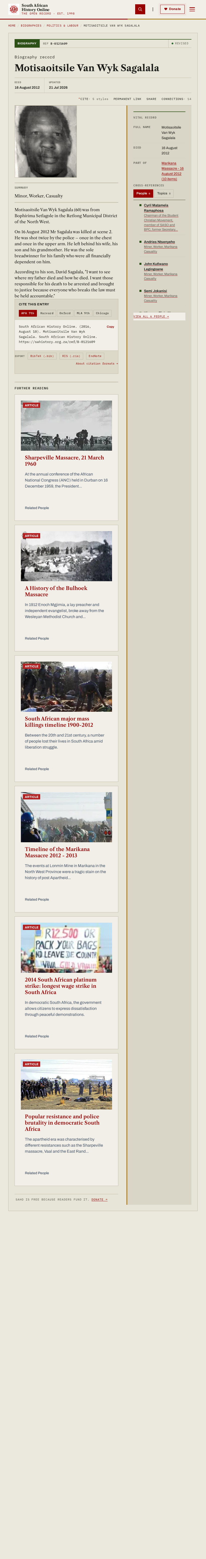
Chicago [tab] (102, 313)
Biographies (31, 25)
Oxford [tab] (65, 313)
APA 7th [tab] (27, 313)
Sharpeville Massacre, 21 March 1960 (64, 461)
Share (151, 99)
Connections (176, 99)
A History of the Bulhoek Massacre (56, 591)
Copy (110, 326)
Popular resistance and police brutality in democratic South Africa (62, 1123)
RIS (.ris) (71, 356)
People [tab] (143, 193)
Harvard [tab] (47, 313)
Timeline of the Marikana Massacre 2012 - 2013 (57, 852)
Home (12, 25)
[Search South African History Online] (140, 9)
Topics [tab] (164, 193)
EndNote (95, 356)
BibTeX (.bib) (42, 356)
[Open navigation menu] (192, 9)
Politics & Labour (62, 25)
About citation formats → (97, 363)
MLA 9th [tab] (83, 313)
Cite (93, 99)
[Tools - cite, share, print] (152, 9)
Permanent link (127, 99)
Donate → (99, 1199)
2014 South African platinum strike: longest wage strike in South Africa (61, 986)
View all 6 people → (151, 316)
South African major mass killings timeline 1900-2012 (59, 722)
